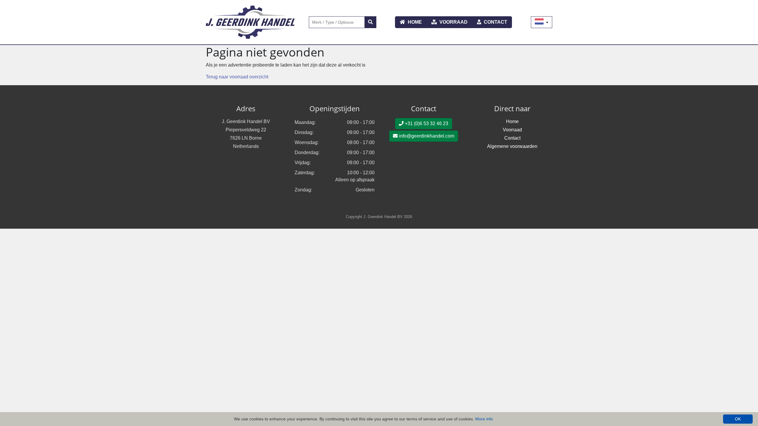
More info (484, 419)
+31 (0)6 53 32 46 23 (426, 123)
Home (414, 22)
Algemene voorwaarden (512, 146)
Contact (495, 22)
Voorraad (453, 22)
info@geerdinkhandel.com (426, 135)
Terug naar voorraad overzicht (237, 76)
